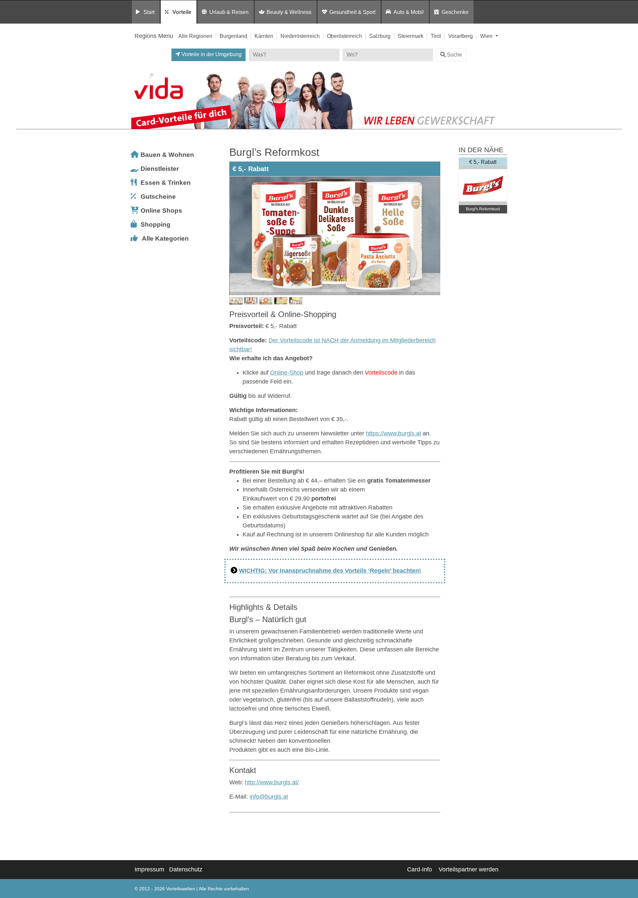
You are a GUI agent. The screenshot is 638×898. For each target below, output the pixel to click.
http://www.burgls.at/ (272, 782)
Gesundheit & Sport (352, 12)
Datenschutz (185, 869)
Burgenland (233, 36)
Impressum (149, 869)
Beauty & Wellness (288, 12)
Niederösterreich (300, 36)
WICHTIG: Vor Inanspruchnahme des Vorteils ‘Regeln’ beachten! (330, 570)
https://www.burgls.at (393, 433)
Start (149, 12)
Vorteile (181, 12)
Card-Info (419, 869)
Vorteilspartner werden (468, 869)
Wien (487, 36)
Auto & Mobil (408, 12)
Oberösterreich (344, 36)
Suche (454, 54)
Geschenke (455, 12)
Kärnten (264, 36)
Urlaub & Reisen (229, 12)
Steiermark (410, 36)
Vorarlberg (460, 36)
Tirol (436, 36)
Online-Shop (286, 372)
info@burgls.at (269, 796)
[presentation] (236, 236)
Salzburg (379, 36)
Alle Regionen (195, 36)
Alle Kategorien (165, 238)
